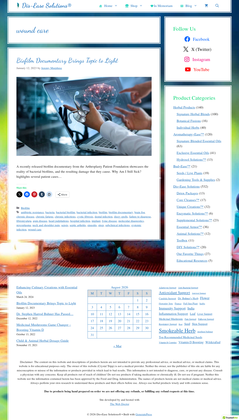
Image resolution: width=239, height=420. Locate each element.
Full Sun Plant (190, 303)
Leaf (192, 313)
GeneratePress (144, 414)
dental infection (104, 216)
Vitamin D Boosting (191, 342)
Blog (188, 5)
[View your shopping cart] (206, 5)
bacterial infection (87, 212)
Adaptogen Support (167, 287)
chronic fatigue (44, 216)
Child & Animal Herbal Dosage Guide (42, 340)
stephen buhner (205, 331)
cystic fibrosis (85, 216)
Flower (204, 298)
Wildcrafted (212, 342)
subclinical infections (117, 225)
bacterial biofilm (65, 212)
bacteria (50, 212)
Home (108, 5)
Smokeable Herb (177, 330)
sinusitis (92, 225)
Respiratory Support (168, 324)
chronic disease (25, 216)
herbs (202, 303)
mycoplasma (23, 225)
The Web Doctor (119, 404)
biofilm (103, 212)
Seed (187, 324)
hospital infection (80, 221)
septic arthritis (78, 225)
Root (180, 324)
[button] (217, 5)
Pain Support (190, 318)
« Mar (117, 346)
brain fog (139, 212)
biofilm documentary (121, 212)
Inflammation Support (173, 313)
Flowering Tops (166, 303)
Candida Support (167, 298)
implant (96, 221)
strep (101, 225)
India (190, 308)
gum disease (40, 221)
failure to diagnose (140, 216)
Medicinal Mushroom (171, 319)
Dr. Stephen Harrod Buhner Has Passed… (44, 313)
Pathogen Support (206, 318)
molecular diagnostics (131, 221)
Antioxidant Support (174, 292)
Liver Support (204, 314)
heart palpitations (59, 221)
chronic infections (65, 216)
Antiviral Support (199, 293)
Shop (134, 5)
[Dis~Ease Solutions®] (18, 5)
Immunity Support (172, 308)
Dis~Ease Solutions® (46, 5)
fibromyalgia (23, 221)
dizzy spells (121, 216)
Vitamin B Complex (168, 342)
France (178, 303)
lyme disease (109, 221)
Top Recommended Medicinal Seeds (180, 337)
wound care (34, 229)
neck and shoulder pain (46, 225)
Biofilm (25, 208)
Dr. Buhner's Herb (188, 298)
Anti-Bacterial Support (188, 287)
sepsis (64, 225)
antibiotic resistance (32, 212)
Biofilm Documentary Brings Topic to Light (67, 60)
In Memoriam (163, 5)
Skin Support (199, 324)
